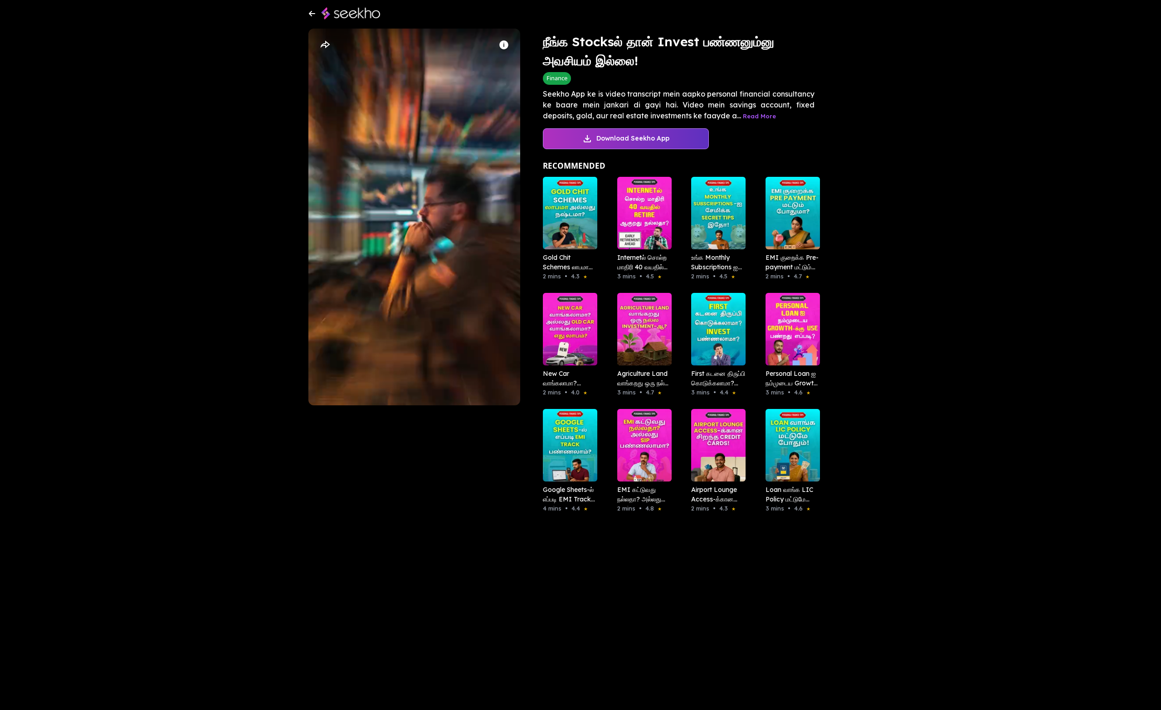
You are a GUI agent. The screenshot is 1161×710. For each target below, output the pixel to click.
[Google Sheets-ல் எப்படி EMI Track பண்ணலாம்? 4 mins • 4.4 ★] (567, 445)
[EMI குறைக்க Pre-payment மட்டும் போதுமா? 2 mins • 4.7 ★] (790, 213)
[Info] (504, 45)
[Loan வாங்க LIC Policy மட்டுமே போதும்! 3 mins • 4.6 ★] (790, 445)
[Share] (325, 45)
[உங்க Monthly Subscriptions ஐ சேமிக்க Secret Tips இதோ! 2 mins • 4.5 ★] (715, 213)
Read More (759, 116)
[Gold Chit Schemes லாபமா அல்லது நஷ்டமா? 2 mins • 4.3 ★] (567, 213)
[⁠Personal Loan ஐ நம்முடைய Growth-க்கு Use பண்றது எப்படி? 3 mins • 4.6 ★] (790, 329)
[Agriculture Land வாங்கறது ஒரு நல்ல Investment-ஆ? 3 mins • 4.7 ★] (641, 329)
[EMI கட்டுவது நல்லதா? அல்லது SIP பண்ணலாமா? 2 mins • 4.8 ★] (641, 445)
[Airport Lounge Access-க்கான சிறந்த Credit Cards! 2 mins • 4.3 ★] (715, 445)
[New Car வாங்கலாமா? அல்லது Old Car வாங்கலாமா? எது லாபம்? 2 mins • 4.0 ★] (567, 329)
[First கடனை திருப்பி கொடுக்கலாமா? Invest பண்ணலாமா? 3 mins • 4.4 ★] (715, 329)
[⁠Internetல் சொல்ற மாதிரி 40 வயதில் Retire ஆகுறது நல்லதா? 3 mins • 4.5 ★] (641, 213)
